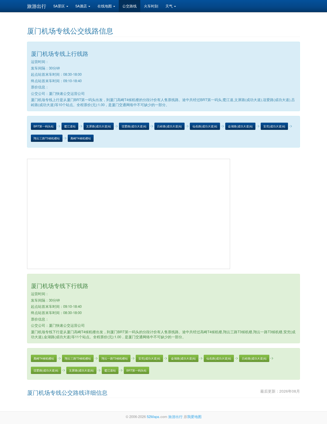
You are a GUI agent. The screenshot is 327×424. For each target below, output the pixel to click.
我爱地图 (194, 416)
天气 (169, 5)
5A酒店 (81, 5)
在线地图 (105, 5)
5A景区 (59, 5)
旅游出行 (36, 5)
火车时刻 (151, 5)
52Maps (153, 416)
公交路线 (129, 5)
